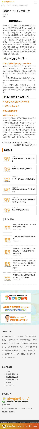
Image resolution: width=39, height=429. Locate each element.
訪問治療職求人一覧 (12, 380)
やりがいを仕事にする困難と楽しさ (23, 160)
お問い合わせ (10, 385)
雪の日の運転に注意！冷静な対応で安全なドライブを (23, 201)
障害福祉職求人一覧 (12, 374)
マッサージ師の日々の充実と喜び (23, 179)
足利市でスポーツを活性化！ (22, 169)
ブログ (5, 16)
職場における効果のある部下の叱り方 (17, 142)
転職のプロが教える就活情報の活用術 (23, 190)
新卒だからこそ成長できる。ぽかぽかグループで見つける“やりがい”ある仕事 (24, 251)
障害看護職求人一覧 (12, 377)
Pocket (19, 21)
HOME (8, 371)
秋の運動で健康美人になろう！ (24, 145)
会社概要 (9, 382)
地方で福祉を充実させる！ (21, 210)
